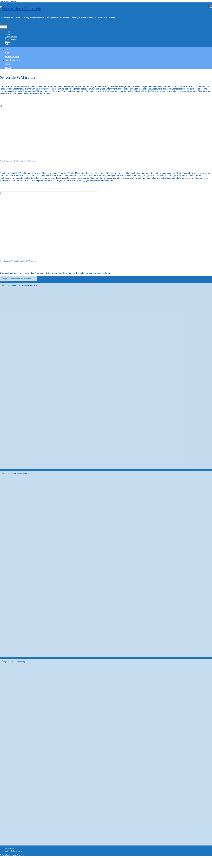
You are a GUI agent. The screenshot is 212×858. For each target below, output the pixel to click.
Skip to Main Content (8, 1)
